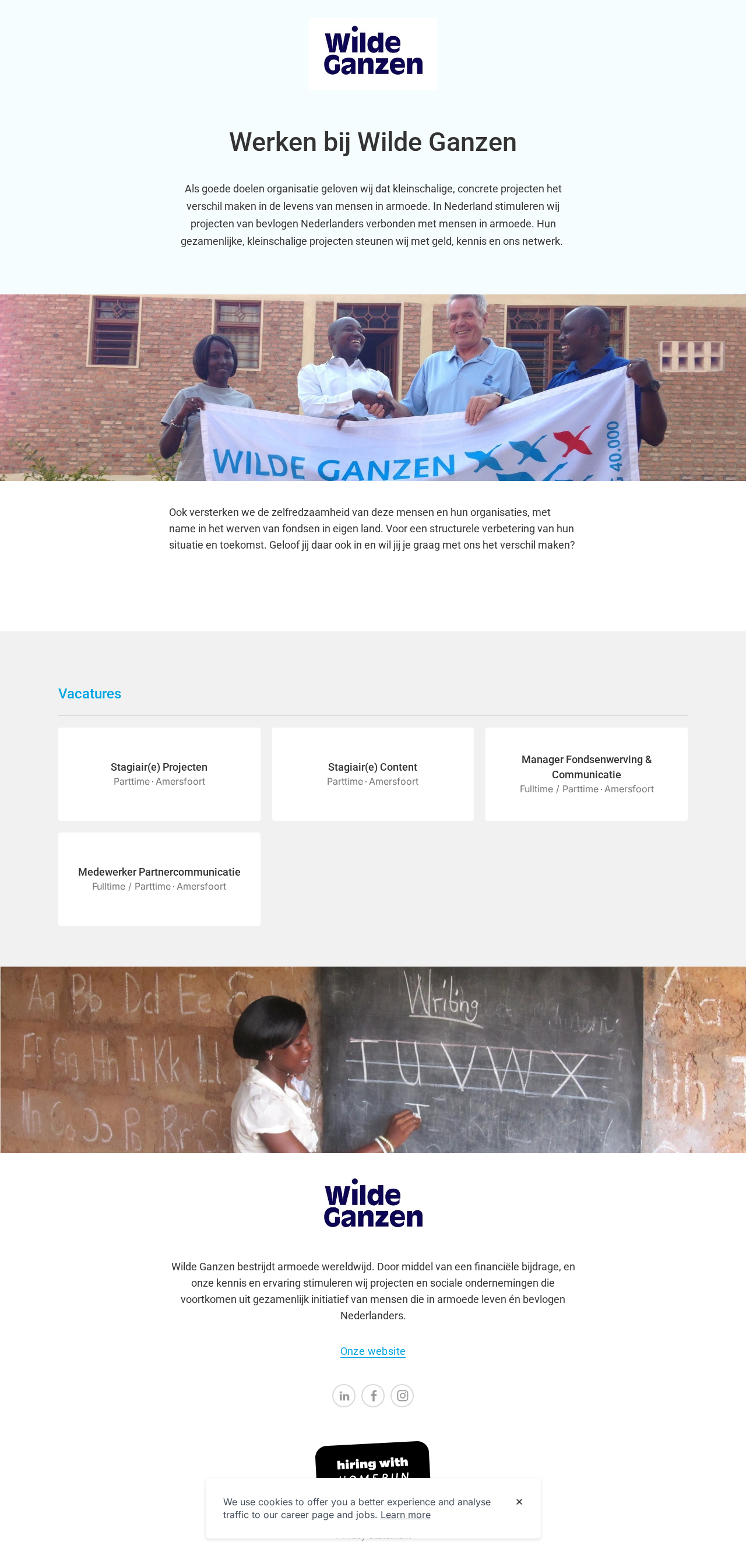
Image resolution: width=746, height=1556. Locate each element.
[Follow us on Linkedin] (343, 1395)
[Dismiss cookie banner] (519, 1502)
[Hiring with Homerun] (373, 1472)
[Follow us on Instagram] (402, 1395)
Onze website (373, 1351)
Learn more (406, 1514)
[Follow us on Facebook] (373, 1395)
